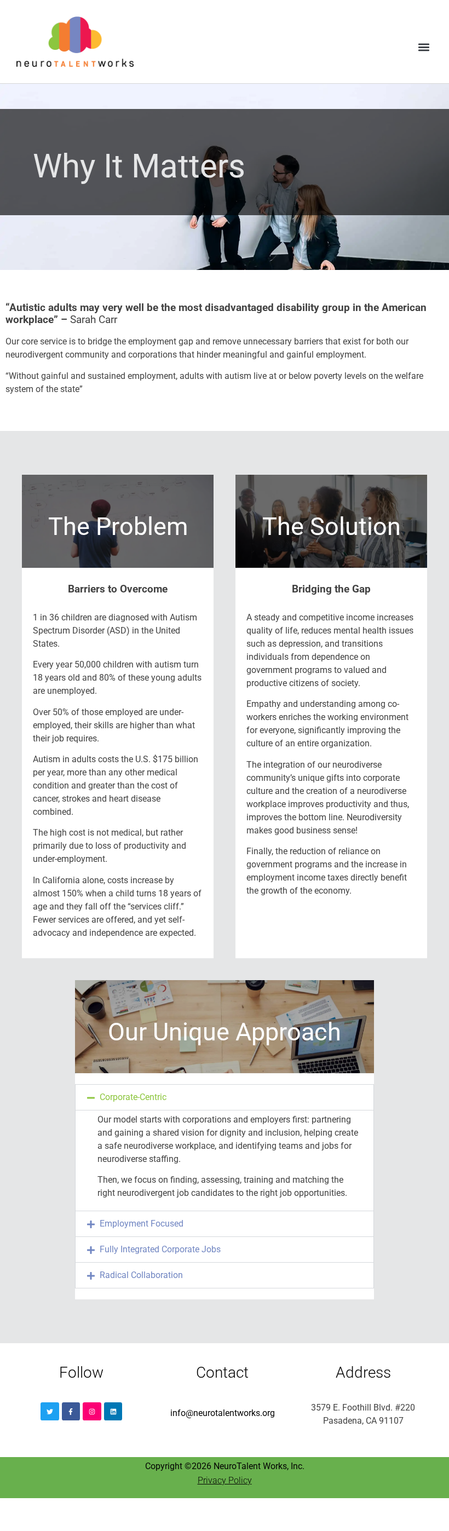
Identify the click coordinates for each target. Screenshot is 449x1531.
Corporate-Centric (133, 1097)
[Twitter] (50, 1411)
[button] (424, 47)
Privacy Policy (225, 1480)
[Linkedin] (113, 1411)
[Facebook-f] (71, 1411)
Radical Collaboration (141, 1275)
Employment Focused (141, 1223)
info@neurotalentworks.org (222, 1413)
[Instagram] (92, 1411)
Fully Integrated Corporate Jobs (160, 1249)
